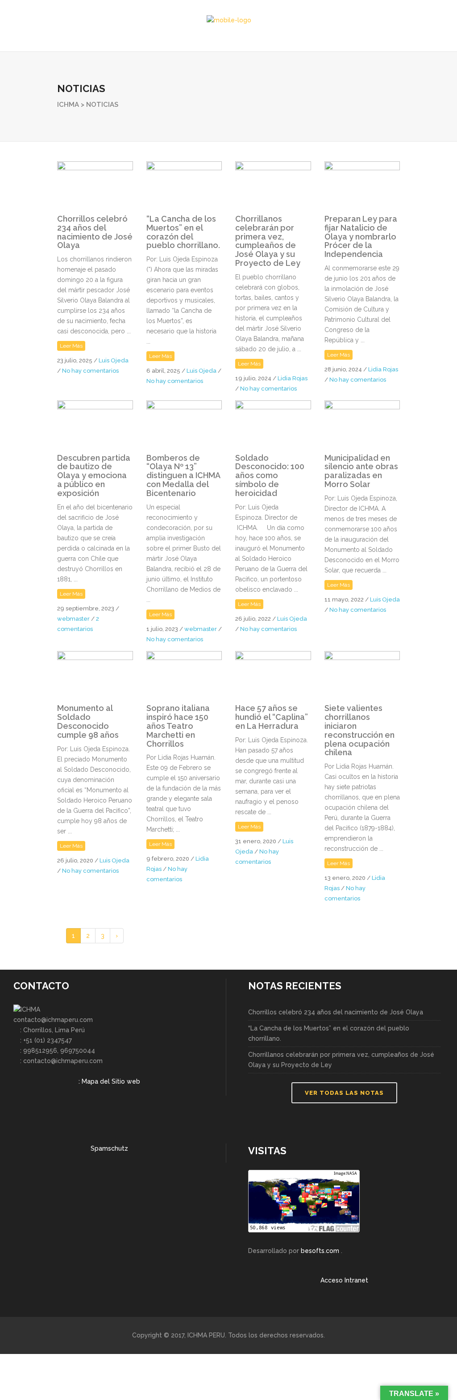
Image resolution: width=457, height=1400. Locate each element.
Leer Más (71, 346)
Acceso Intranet (344, 1280)
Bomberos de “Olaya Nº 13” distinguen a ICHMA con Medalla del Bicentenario (183, 475)
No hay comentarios (90, 370)
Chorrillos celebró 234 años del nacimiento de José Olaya (95, 232)
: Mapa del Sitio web (109, 1081)
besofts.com (320, 1250)
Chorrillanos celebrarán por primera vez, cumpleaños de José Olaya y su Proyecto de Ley (267, 241)
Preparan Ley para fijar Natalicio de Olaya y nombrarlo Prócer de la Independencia (360, 236)
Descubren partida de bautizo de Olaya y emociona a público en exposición (93, 475)
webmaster (73, 618)
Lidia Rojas (292, 378)
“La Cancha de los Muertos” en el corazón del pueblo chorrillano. (183, 232)
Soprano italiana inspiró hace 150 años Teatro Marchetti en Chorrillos (178, 725)
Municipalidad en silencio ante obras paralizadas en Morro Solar (361, 471)
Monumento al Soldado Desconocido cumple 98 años (88, 721)
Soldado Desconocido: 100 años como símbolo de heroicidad (269, 475)
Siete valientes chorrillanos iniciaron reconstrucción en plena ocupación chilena (359, 730)
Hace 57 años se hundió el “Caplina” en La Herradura (271, 717)
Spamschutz (109, 1148)
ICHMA (68, 105)
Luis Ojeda (114, 360)
